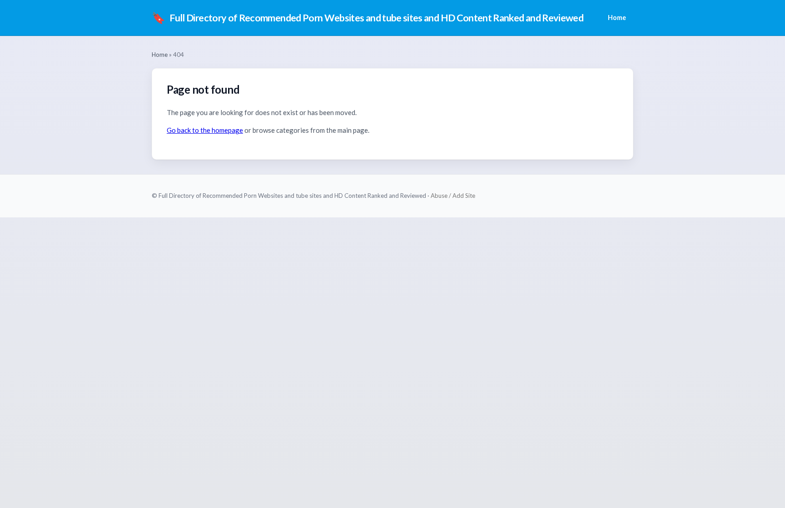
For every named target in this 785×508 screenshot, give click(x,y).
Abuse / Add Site (453, 195)
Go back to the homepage (205, 130)
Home (617, 17)
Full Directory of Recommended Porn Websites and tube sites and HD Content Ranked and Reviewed (367, 17)
